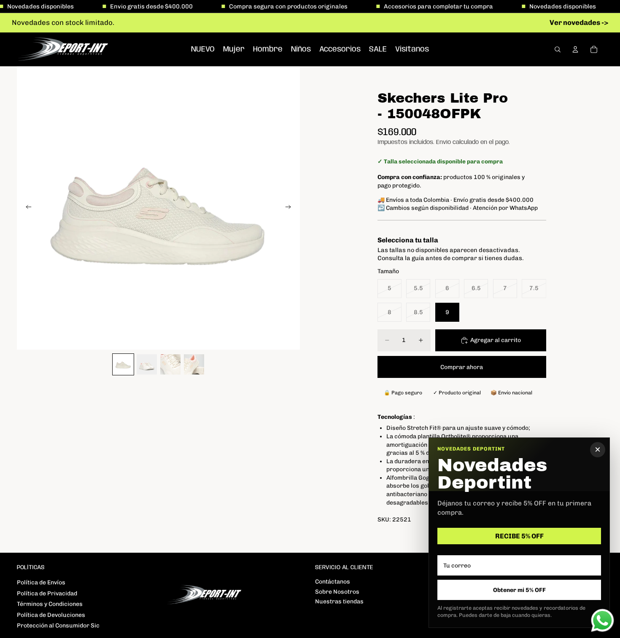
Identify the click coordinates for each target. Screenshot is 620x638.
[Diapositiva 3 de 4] (170, 364)
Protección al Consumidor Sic (58, 625)
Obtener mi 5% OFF (519, 590)
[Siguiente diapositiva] (290, 207)
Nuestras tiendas (339, 601)
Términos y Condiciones (50, 604)
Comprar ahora (461, 367)
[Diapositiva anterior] (26, 207)
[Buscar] (557, 49)
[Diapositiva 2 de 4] (147, 364)
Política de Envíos (41, 582)
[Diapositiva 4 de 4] (194, 364)
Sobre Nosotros (337, 591)
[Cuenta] (575, 49)
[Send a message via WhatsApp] (602, 620)
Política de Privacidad (47, 593)
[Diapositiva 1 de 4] (123, 364)
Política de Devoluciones (51, 615)
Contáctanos (332, 581)
